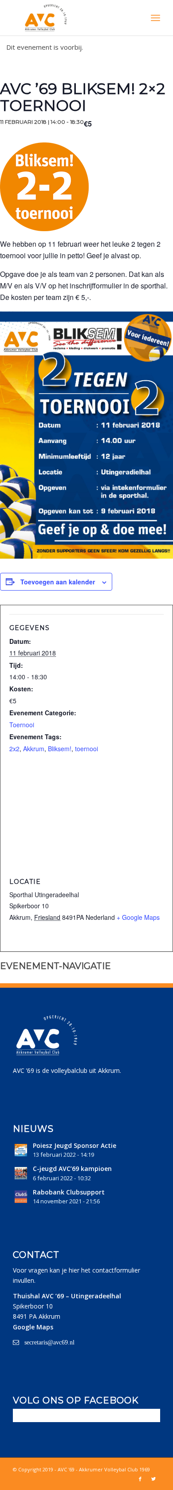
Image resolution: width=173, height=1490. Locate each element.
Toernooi (21, 724)
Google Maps (33, 1327)
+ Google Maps (138, 917)
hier (74, 1270)
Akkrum (33, 748)
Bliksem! (59, 748)
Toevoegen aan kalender (57, 581)
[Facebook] (140, 1479)
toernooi (86, 748)
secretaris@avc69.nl (49, 1342)
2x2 (14, 748)
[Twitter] (153, 1479)
